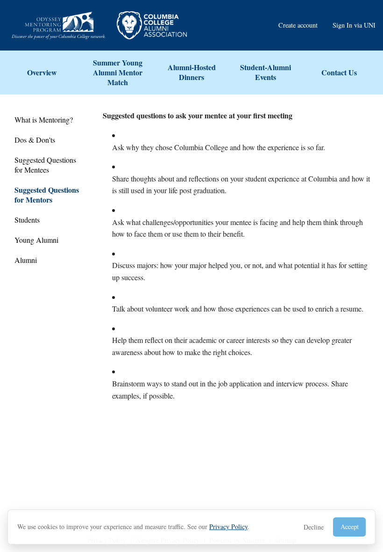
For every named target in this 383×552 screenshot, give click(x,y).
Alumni (25, 260)
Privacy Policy (228, 526)
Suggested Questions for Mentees (45, 164)
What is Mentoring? (43, 119)
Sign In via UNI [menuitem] (354, 25)
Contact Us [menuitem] (339, 72)
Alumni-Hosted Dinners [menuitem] (192, 72)
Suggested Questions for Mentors (46, 194)
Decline (314, 527)
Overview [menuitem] (42, 72)
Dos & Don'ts (34, 140)
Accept (349, 526)
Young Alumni (36, 240)
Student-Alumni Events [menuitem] (265, 72)
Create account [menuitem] (298, 25)
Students (27, 220)
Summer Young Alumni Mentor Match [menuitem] (117, 72)
